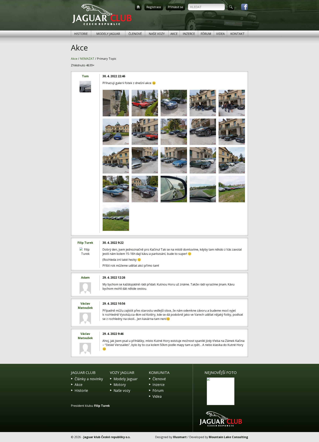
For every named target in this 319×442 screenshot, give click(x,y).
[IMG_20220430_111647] (203, 103)
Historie (81, 34)
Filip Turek (85, 243)
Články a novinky (89, 378)
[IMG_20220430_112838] (232, 103)
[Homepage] (138, 7)
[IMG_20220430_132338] (174, 160)
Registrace (153, 7)
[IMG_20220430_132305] (232, 132)
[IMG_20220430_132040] (174, 132)
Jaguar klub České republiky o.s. (106, 437)
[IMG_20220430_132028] (145, 132)
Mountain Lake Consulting (228, 437)
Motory (120, 384)
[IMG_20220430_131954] (116, 132)
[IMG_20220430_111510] (116, 103)
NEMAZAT (87, 59)
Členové (135, 34)
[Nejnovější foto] (220, 391)
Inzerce (189, 34)
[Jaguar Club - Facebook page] (242, 7)
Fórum (206, 34)
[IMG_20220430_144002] (174, 189)
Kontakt (237, 34)
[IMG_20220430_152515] (116, 217)
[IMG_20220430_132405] (203, 160)
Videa (220, 34)
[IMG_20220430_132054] (203, 132)
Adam (85, 277)
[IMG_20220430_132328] (145, 160)
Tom (85, 76)
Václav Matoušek (85, 305)
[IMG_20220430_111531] (174, 103)
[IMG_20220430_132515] (116, 189)
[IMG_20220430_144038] (203, 189)
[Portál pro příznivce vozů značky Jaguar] (102, 25)
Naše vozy (157, 34)
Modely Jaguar (108, 34)
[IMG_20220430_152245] (232, 189)
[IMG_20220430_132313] (116, 160)
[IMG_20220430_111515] (145, 103)
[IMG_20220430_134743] (145, 189)
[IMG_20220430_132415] (232, 160)
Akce (174, 34)
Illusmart (180, 437)
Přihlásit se (175, 7)
